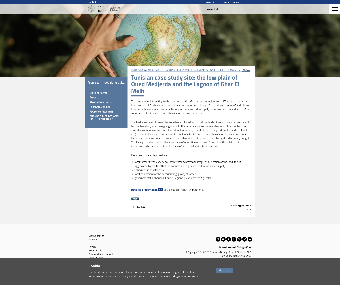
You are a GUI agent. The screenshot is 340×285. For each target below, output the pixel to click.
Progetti (94, 97)
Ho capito (224, 270)
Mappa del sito (96, 236)
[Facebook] (228, 239)
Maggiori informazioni (186, 276)
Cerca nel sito (212, 9)
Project (222, 69)
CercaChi (209, 2)
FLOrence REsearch (101, 111)
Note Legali (95, 250)
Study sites (234, 69)
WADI (212, 69)
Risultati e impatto (101, 102)
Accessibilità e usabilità (101, 254)
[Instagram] (239, 239)
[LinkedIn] (234, 239)
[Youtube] (223, 239)
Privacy (92, 246)
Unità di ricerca (99, 93)
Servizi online (231, 2)
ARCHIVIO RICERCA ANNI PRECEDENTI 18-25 (187, 69)
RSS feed (93, 239)
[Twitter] (218, 239)
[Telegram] (244, 239)
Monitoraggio (96, 257)
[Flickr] (250, 239)
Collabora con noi (100, 107)
